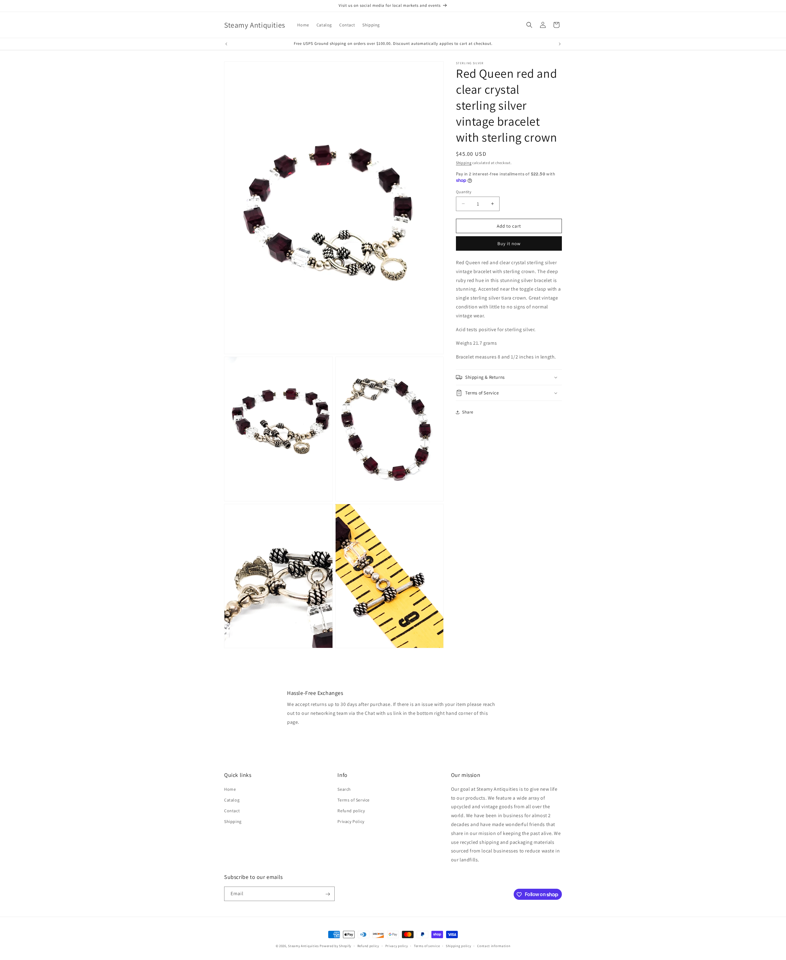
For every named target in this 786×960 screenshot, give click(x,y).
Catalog (231, 799)
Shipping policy (458, 945)
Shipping (464, 162)
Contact (232, 810)
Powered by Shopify (335, 946)
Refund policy (351, 810)
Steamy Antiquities (303, 946)
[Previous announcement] (226, 44)
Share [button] (467, 412)
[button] (529, 25)
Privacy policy (396, 945)
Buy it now (509, 243)
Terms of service (427, 945)
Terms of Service (353, 799)
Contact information (493, 945)
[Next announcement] (559, 44)
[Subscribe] (327, 894)
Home (230, 789)
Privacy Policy (350, 821)
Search (344, 789)
